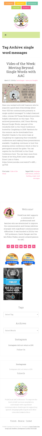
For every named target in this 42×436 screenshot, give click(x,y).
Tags (21, 307)
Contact (29, 421)
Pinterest (20, 3)
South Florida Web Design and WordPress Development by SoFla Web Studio (22, 427)
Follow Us (21, 350)
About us (21, 421)
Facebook (9, 3)
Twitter (16, 7)
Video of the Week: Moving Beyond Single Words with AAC (21, 69)
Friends (13, 421)
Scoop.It (26, 7)
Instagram (32, 3)
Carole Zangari (20, 80)
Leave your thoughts (32, 80)
